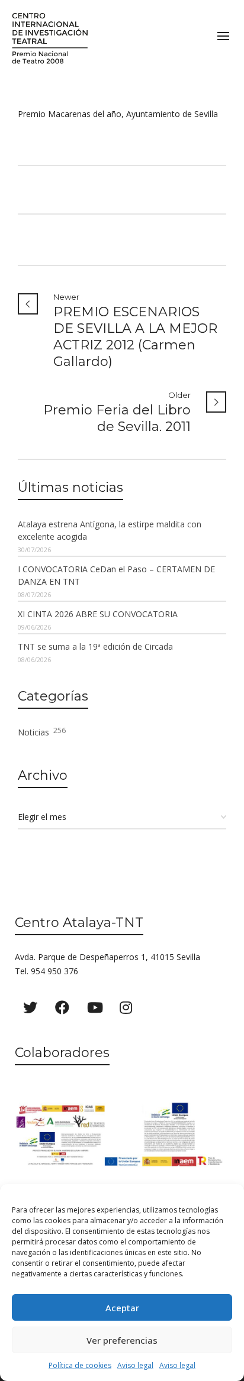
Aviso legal (135, 1365)
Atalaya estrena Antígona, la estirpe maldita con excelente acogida (109, 530)
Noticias (42, 731)
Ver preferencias (122, 1340)
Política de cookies (80, 1365)
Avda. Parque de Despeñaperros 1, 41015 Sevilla (107, 956)
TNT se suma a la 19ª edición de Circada (95, 646)
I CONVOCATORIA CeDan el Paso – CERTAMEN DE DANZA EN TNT (116, 575)
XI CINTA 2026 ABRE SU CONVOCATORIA (98, 614)
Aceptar (122, 1308)
